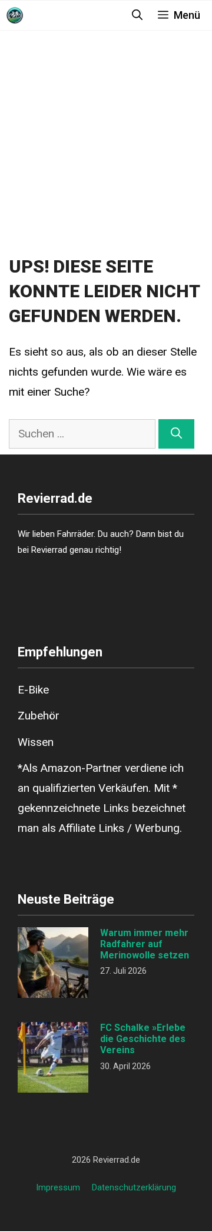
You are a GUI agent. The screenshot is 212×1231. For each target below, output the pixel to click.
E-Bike (33, 689)
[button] (137, 15)
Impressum (58, 1187)
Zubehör (38, 715)
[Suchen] (176, 434)
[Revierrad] (15, 15)
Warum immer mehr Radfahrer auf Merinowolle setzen (144, 944)
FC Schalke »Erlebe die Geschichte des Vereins (143, 1039)
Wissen (36, 742)
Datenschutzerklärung (134, 1187)
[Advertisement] (106, 140)
